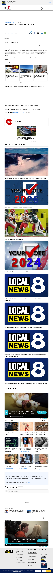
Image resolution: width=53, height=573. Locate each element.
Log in (43, 487)
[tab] (8, 496)
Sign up (46, 487)
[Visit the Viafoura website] (45, 518)
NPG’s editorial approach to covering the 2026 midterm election (18, 207)
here (29, 482)
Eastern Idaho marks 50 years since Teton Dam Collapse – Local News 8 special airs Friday (26, 178)
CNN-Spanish (16, 112)
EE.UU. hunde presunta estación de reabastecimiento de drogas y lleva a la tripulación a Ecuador (26, 383)
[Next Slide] (47, 73)
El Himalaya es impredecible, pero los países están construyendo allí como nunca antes (23, 327)
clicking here (8, 480)
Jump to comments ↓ (9, 115)
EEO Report (18, 549)
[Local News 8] (10, 8)
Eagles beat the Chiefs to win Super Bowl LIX (15, 239)
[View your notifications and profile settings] (47, 496)
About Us (23, 554)
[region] (26, 502)
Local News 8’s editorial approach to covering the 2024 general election (20, 271)
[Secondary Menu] (6, 8)
